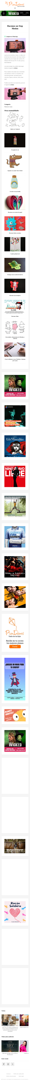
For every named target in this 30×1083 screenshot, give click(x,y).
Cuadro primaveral (15, 253)
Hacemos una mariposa (15, 295)
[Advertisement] (15, 775)
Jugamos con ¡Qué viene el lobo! (15, 170)
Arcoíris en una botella (15, 191)
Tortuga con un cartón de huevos (15, 274)
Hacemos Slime (15, 316)
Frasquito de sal (15, 149)
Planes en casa (8, 107)
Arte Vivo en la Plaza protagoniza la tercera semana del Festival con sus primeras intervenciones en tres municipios (10, 1029)
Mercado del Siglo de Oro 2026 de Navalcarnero (10, 1054)
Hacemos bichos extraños (15, 233)
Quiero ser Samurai (15, 129)
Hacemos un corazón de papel (15, 212)
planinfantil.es (15, 4)
